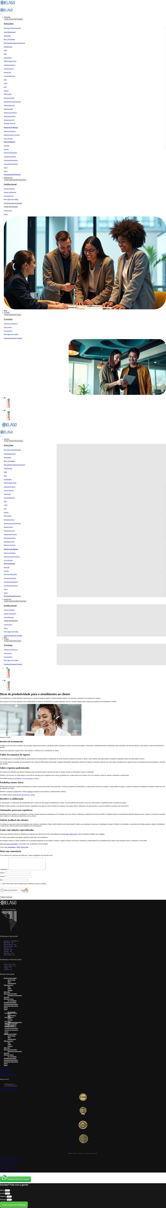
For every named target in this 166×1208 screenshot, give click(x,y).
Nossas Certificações (10, 192)
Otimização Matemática (11, 160)
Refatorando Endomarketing (12, 102)
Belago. (102, 834)
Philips (6, 214)
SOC (5, 87)
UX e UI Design (8, 138)
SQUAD (6, 91)
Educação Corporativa (10, 994)
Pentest (10, 990)
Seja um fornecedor (8, 1074)
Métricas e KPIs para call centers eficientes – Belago (21, 794)
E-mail (2, 876)
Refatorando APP (9, 120)
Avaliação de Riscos (9, 65)
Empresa (3, 1199)
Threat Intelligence (9, 76)
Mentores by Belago (11, 127)
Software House (9, 999)
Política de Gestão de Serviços (9, 1169)
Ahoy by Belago (9, 142)
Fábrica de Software (10, 131)
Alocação (6, 146)
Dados (6, 171)
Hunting (6, 149)
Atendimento (12, 847)
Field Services (8, 47)
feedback (30, 791)
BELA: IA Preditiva (9, 39)
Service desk (24, 847)
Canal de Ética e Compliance (8, 1162)
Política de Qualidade (6, 1166)
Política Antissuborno (6, 1172)
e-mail (2, 1193)
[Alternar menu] (1, 436)
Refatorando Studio (9, 116)
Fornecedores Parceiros (12, 175)
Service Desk (8, 58)
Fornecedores (8, 331)
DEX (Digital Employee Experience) (14, 43)
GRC (5, 80)
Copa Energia (8, 210)
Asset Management (9, 32)
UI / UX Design (12, 1001)
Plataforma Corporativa (15, 995)
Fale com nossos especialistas (9, 844)
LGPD (5, 83)
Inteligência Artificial (10, 157)
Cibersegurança (8, 985)
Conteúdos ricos (9, 196)
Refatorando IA (8, 109)
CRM (18, 847)
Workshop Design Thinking (12, 135)
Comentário (4, 869)
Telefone (3, 1196)
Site (1, 880)
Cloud (5, 167)
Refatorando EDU (9, 98)
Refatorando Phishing (10, 113)
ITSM (5, 50)
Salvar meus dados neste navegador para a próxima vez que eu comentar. (24, 883)
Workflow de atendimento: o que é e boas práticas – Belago (23, 778)
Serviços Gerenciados (10, 978)
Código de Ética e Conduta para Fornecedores (13, 1159)
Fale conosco (8, 327)
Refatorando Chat (9, 105)
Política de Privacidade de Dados (10, 1156)
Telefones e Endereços (10, 323)
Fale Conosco (5, 1070)
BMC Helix (7, 992)
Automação (7, 36)
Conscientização (9, 69)
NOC (5, 54)
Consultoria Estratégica (11, 164)
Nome (2, 873)
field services (73, 834)
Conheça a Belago (9, 189)
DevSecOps (7, 72)
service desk (65, 834)
